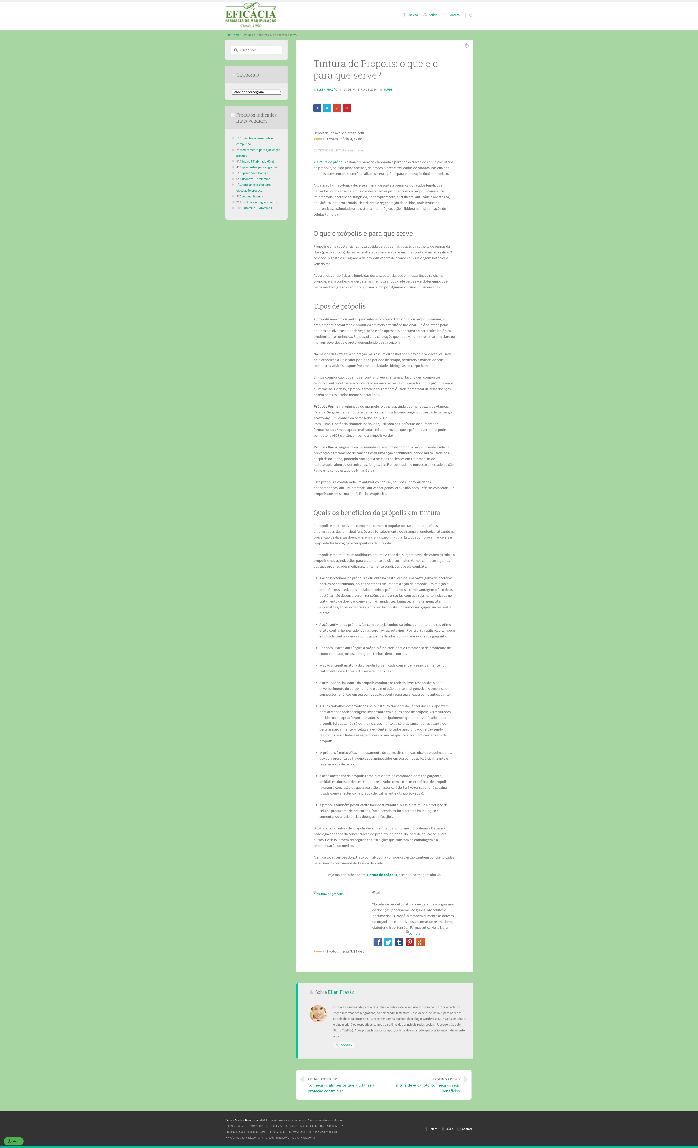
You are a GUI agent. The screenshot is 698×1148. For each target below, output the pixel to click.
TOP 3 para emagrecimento (258, 202)
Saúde (433, 15)
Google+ (346, 1045)
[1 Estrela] (315, 139)
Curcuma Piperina (251, 196)
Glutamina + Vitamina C (257, 208)
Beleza (413, 15)
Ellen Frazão (341, 992)
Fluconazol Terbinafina (255, 179)
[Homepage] (250, 14)
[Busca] (468, 11)
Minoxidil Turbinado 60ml (257, 161)
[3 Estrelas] (319, 139)
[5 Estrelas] (323, 139)
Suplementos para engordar (258, 167)
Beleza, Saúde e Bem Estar (241, 1120)
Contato (454, 15)
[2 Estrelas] (317, 139)
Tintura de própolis (331, 162)
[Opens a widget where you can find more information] (14, 1141)
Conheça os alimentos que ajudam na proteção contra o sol (341, 1085)
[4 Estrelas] (321, 139)
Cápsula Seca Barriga (254, 173)
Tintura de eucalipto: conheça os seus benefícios (427, 1085)
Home (235, 35)
